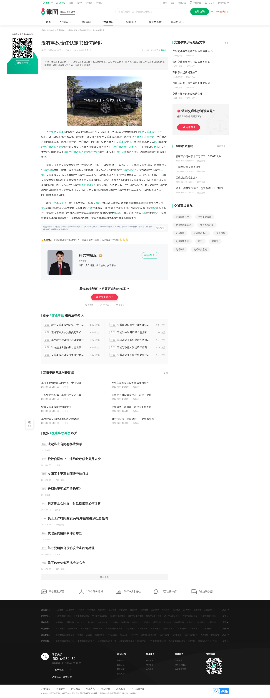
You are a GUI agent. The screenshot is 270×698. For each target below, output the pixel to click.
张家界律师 (179, 622)
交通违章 (220, 233)
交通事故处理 (182, 217)
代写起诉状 (112, 635)
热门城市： (46, 610)
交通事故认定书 (127, 170)
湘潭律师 (125, 622)
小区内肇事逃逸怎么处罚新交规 (132, 641)
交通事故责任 (123, 142)
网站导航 (222, 3)
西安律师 (134, 610)
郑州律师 (165, 610)
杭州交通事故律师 (171, 616)
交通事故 (60, 30)
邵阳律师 (146, 622)
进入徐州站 (60, 3)
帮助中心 (105, 688)
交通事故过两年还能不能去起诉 (130, 325)
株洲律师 (114, 622)
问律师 (89, 3)
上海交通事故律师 (81, 616)
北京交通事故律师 (63, 616)
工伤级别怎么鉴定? (186, 177)
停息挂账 (204, 635)
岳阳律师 (157, 622)
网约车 (215, 241)
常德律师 (167, 622)
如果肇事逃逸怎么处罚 (107, 641)
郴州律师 (201, 622)
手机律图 (197, 3)
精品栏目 (176, 22)
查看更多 (221, 146)
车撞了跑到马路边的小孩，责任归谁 (61, 383)
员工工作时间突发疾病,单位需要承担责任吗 (78, 518)
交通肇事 (180, 233)
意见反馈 (121, 674)
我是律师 (121, 669)
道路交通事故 (58, 132)
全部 (165, 373)
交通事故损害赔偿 (54, 147)
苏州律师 (155, 610)
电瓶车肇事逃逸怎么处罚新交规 (182, 641)
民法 (156, 142)
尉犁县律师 (73, 629)
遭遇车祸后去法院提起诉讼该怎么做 (64, 332)
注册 (173, 3)
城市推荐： (46, 622)
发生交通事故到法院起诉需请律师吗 (192, 51)
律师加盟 (178, 660)
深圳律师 (91, 610)
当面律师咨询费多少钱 (65, 635)
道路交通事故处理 (149, 132)
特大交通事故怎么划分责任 (56, 407)
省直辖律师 (103, 622)
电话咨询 (149, 669)
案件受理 (94, 152)
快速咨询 (190, 127)
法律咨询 (86, 22)
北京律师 (59, 610)
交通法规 (180, 249)
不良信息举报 (137, 688)
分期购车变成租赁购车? (64, 488)
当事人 (138, 137)
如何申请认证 (180, 669)
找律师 (79, 3)
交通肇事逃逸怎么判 (86, 641)
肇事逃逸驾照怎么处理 (207, 641)
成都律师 (102, 610)
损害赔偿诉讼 (86, 185)
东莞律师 (208, 610)
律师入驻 (182, 3)
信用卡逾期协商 (191, 635)
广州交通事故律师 (99, 616)
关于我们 (45, 688)
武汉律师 (144, 610)
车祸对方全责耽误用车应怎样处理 (60, 419)
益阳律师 (190, 622)
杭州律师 (123, 610)
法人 (43, 208)
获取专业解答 (104, 297)
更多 (226, 43)
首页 (71, 3)
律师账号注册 (180, 665)
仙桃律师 (70, 622)
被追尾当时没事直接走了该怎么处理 (132, 395)
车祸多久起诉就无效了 (185, 72)
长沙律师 (197, 610)
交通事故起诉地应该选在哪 (187, 93)
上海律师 (70, 610)
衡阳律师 (135, 622)
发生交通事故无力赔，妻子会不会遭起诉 (64, 325)
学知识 (99, 3)
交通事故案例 (200, 249)
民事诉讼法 (60, 203)
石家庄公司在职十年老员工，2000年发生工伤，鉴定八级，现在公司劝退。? (218, 156)
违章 (143, 213)
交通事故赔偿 (206, 225)
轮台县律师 (60, 629)
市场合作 (60, 688)
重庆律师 (112, 610)
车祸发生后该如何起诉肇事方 (64, 340)
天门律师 (91, 622)
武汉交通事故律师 (208, 616)
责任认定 (122, 152)
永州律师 (212, 622)
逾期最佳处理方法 (148, 635)
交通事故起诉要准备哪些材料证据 (64, 355)
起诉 (97, 203)
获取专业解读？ (161, 50)
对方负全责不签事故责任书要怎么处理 (133, 419)
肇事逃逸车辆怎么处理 (65, 641)
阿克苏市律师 (168, 629)
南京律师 (176, 610)
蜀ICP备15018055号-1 (89, 693)
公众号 (211, 3)
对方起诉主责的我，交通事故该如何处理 (64, 347)
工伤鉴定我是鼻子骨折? (189, 167)
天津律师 (187, 610)
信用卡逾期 (164, 635)
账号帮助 (121, 660)
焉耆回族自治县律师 (114, 629)
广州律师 (80, 610)
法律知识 (108, 22)
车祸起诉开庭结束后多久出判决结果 (130, 340)
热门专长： (46, 616)
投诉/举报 (160, 228)
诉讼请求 (90, 208)
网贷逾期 (215, 635)
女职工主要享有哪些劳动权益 (68, 473)
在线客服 (59, 669)
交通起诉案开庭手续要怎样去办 (130, 355)
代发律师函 (99, 635)
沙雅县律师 (207, 629)
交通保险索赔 (182, 241)
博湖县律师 (155, 629)
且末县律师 (97, 629)
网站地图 (75, 688)
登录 (165, 3)
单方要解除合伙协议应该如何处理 (71, 548)
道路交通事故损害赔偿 (76, 152)
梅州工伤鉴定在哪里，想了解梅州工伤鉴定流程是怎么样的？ (209, 188)
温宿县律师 (182, 629)
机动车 (117, 213)
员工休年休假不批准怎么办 (66, 563)
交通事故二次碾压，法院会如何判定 (132, 407)
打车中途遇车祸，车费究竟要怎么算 (61, 395)
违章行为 (149, 137)
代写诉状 (134, 635)
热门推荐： (46, 641)
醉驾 (200, 241)
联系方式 (90, 688)
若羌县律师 (85, 629)
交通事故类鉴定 (183, 225)
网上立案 (124, 635)
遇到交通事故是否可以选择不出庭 (191, 61)
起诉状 (89, 635)
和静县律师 (130, 629)
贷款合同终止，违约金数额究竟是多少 (74, 459)
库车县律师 (194, 629)
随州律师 (59, 622)
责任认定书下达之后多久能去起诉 (191, 83)
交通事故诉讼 (71, 30)
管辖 (153, 208)
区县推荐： (46, 629)
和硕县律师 (143, 629)
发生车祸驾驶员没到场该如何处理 (130, 383)
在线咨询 (149, 255)
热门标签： (46, 635)
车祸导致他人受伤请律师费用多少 (130, 347)
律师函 (80, 635)
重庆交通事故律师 (153, 616)
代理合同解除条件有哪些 (65, 533)
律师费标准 (155, 22)
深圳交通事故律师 (117, 616)
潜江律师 (80, 622)
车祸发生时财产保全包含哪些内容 (130, 332)
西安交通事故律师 (190, 616)
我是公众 (121, 665)
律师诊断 (149, 665)
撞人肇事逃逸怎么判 (157, 641)
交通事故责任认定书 (125, 147)
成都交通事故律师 (135, 616)
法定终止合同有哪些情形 (65, 444)
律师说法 (131, 22)
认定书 (155, 147)
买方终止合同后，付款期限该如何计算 (74, 503)
